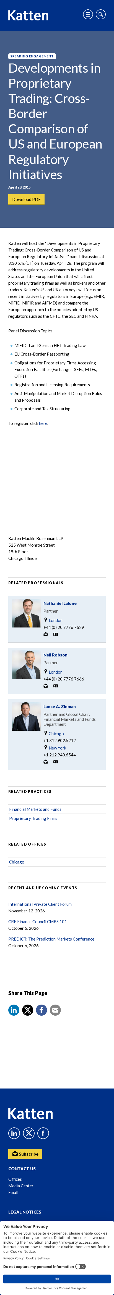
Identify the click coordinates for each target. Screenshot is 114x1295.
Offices (15, 1179)
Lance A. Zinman (59, 706)
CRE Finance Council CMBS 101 (37, 921)
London (55, 620)
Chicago (56, 733)
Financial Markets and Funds (35, 809)
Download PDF (26, 199)
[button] (13, 1010)
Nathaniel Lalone (60, 603)
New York (57, 747)
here (43, 423)
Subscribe (28, 1153)
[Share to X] (27, 1010)
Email (13, 1192)
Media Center (20, 1185)
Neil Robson (55, 654)
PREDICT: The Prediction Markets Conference (51, 938)
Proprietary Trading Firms (33, 818)
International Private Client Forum (40, 904)
